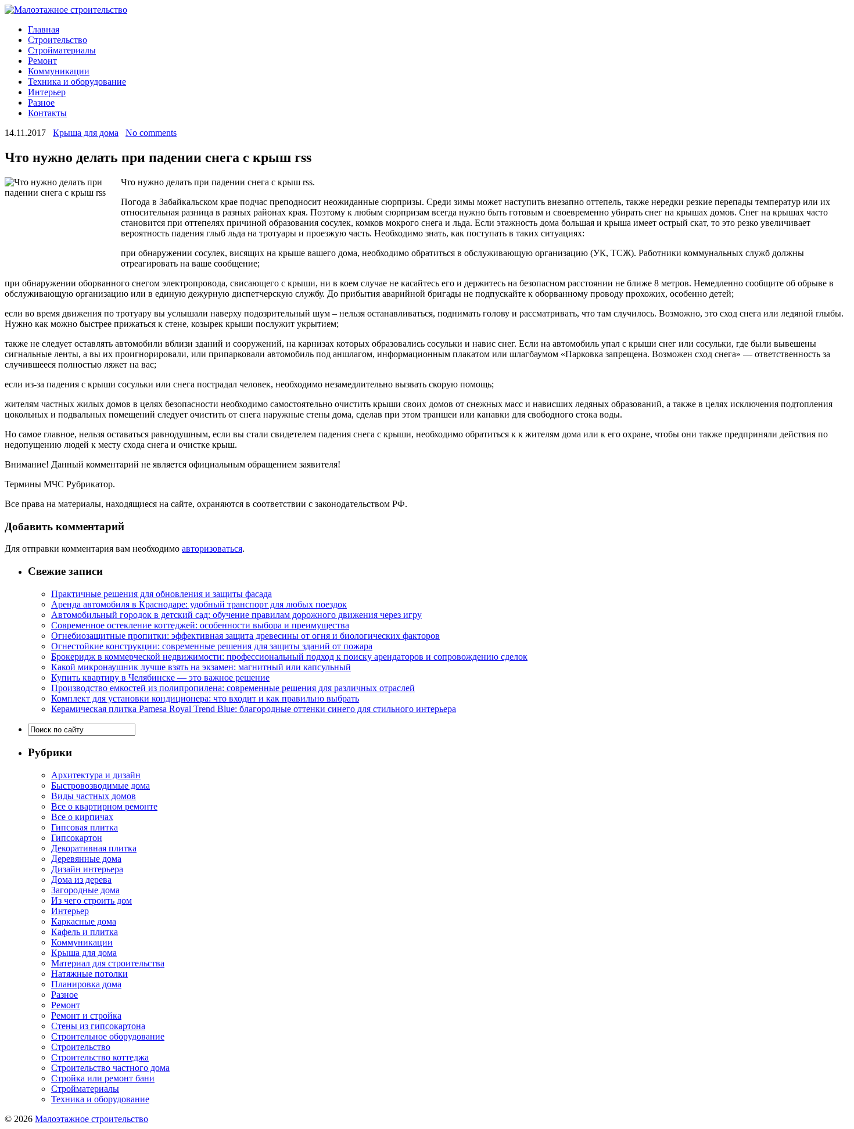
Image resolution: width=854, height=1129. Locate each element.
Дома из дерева (81, 879)
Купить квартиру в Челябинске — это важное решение (160, 677)
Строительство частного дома (110, 1068)
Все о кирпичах (82, 817)
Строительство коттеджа (100, 1057)
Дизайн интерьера (87, 869)
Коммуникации (58, 71)
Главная (43, 29)
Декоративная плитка (94, 848)
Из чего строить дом (91, 900)
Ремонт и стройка (86, 1015)
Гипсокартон (76, 838)
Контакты (47, 113)
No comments (151, 133)
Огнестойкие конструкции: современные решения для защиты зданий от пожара (211, 646)
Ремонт (42, 61)
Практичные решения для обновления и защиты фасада (161, 594)
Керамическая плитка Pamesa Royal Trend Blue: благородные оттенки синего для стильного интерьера (253, 709)
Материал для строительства (107, 963)
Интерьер (47, 92)
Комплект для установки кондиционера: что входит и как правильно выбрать (205, 698)
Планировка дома (86, 984)
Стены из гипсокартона (98, 1026)
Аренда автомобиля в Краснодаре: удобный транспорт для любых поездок (199, 604)
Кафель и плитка (84, 932)
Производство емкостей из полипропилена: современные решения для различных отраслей (233, 688)
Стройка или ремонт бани (103, 1078)
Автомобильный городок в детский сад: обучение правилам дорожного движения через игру (236, 615)
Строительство (57, 40)
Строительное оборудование (107, 1036)
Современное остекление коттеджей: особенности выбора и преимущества (200, 625)
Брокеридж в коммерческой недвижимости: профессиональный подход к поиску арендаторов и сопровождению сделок (289, 656)
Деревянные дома (86, 859)
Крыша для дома (86, 133)
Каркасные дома (83, 921)
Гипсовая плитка (84, 827)
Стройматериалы (62, 50)
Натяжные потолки (89, 974)
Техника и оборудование (77, 82)
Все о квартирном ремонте (104, 806)
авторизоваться (212, 548)
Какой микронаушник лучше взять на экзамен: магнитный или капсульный (201, 667)
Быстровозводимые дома (100, 785)
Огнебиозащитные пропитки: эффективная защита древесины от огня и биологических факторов (245, 636)
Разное (41, 102)
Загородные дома (85, 890)
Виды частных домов (93, 796)
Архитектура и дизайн (96, 775)
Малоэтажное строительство (91, 1119)
